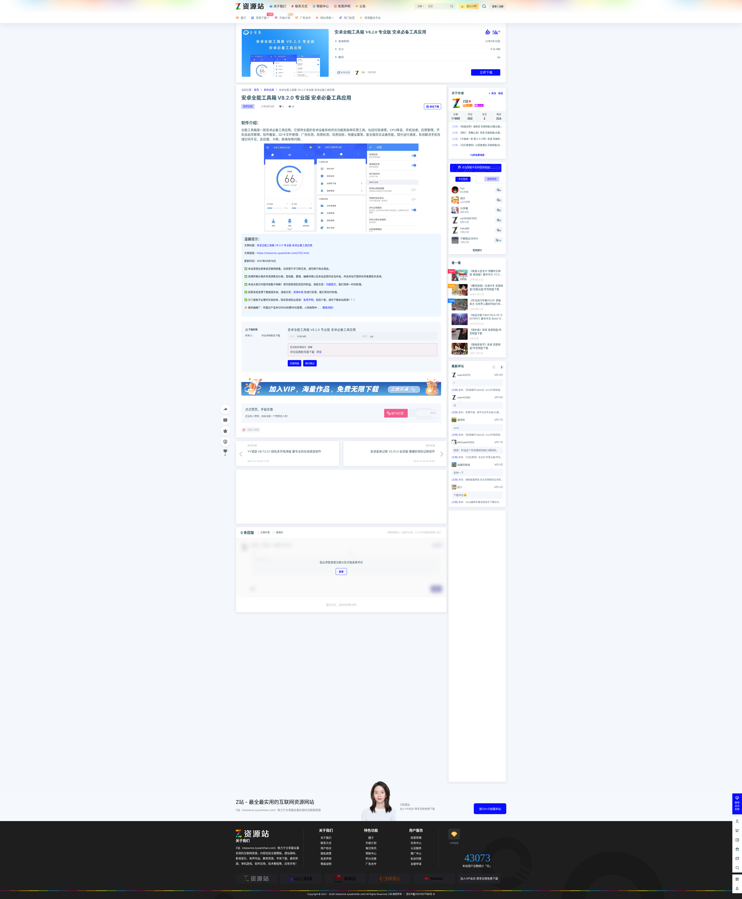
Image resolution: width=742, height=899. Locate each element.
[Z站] (256, 878)
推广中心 (416, 853)
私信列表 (416, 858)
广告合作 (371, 863)
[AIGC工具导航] (301, 878)
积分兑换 (371, 858)
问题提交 (331, 284)
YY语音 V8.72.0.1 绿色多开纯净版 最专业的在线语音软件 (284, 451)
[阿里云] (389, 878)
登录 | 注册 (497, 6)
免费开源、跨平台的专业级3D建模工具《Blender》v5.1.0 (495, 412)
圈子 (371, 837)
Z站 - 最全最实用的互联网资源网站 (275, 802)
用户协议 (326, 848)
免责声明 (343, 6)
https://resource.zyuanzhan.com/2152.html (283, 252)
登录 (341, 571)
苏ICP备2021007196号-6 (420, 894)
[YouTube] (434, 878)
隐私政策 (326, 853)
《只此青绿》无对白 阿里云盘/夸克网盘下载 (487, 457)
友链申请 (416, 863)
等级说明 (326, 863)
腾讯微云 (310, 363)
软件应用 (345, 72)
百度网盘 (294, 363)
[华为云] (345, 878)
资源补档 (298, 292)
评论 (319, 351)
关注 (493, 93)
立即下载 (486, 72)
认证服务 (416, 848)
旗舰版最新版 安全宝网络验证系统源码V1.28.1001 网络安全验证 (498, 479)
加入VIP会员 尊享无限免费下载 (479, 878)
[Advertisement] (341, 497)
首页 (256, 89)
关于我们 (279, 6)
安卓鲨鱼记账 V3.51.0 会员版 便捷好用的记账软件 (402, 451)
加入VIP (471, 6)
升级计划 (371, 842)
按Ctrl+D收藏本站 (490, 808)
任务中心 (416, 842)
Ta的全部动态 (477, 155)
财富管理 (416, 837)
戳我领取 (327, 307)
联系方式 (300, 6)
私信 (500, 93)
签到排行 (477, 250)
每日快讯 (371, 848)
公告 (362, 6)
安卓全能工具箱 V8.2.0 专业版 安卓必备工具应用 (284, 245)
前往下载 (434, 106)
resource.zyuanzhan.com (350, 894)
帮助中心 (322, 6)
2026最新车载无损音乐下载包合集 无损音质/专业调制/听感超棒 (498, 502)
